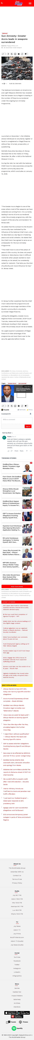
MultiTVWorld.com (17, 937)
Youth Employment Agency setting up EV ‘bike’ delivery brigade (16, 646)
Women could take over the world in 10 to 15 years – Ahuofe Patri (16, 668)
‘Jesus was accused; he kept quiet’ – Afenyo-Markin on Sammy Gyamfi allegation (16, 717)
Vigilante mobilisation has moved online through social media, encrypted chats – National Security (16, 676)
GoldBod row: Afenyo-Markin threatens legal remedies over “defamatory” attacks (14, 708)
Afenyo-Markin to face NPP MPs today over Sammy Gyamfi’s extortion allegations (17, 691)
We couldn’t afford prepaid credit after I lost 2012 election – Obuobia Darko (16, 781)
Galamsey (17, 999)
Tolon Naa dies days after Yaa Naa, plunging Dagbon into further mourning (15, 727)
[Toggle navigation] (30, 3)
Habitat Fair (17, 992)
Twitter (17, 965)
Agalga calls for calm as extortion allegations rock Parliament (15, 809)
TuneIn (13, 1022)
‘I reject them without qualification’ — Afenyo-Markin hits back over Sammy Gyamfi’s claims (16, 736)
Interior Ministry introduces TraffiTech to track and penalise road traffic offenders (16, 791)
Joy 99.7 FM (17, 895)
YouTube (17, 957)
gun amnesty (22, 383)
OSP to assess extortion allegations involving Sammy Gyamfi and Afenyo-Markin (17, 746)
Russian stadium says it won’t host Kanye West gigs (16, 652)
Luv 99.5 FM (17, 910)
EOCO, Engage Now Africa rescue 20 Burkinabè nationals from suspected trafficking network (14, 660)
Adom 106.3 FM (17, 899)
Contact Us (17, 875)
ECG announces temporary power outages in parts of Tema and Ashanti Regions (17, 817)
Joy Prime (17, 934)
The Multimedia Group (17, 868)
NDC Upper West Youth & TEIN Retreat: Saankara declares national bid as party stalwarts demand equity (15, 608)
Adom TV (17, 930)
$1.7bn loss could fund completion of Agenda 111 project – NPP (15, 616)
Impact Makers (17, 996)
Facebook (17, 961)
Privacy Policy (17, 883)
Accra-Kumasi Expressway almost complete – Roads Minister (15, 700)
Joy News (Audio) (17, 945)
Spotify (19, 1028)
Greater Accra (12, 383)
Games (17, 988)
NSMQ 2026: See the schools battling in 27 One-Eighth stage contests (17, 623)
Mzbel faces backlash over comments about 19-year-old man (15, 639)
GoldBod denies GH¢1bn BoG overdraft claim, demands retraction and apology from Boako (16, 762)
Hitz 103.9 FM (17, 903)
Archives (17, 1003)
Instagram (17, 968)
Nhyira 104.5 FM (17, 914)
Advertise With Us (17, 872)
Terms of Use (17, 879)
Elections (17, 1007)
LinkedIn (17, 972)
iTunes (25, 1022)
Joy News (17, 926)
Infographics (17, 976)
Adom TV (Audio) (17, 941)
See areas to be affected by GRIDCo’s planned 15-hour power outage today (16, 754)
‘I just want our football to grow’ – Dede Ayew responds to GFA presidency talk (15, 800)
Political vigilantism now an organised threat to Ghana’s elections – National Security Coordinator (15, 631)
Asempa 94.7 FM (17, 906)
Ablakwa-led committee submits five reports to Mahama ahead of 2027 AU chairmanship (17, 772)
